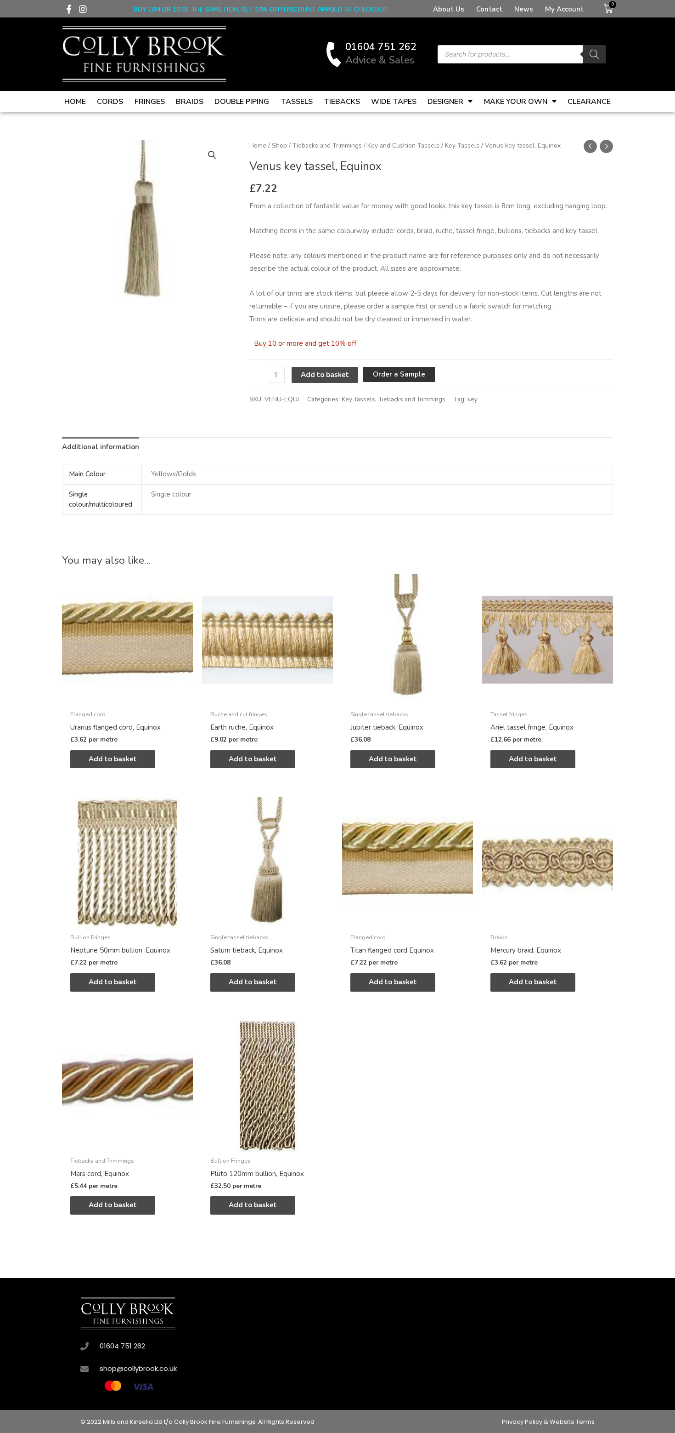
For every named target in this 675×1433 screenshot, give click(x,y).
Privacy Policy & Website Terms (548, 1421)
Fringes (150, 102)
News (523, 9)
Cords (110, 102)
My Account (564, 9)
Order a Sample (399, 374)
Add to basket (325, 374)
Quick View (127, 697)
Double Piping (241, 102)
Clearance (589, 102)
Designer (445, 102)
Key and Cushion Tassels (403, 145)
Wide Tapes (393, 102)
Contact (489, 9)
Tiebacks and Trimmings (327, 145)
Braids (189, 102)
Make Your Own (515, 102)
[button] (212, 155)
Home (75, 102)
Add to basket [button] (113, 759)
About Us (448, 9)
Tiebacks (342, 102)
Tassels (297, 102)
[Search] (594, 54)
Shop (279, 145)
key (472, 399)
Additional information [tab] (100, 446)
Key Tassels (462, 145)
